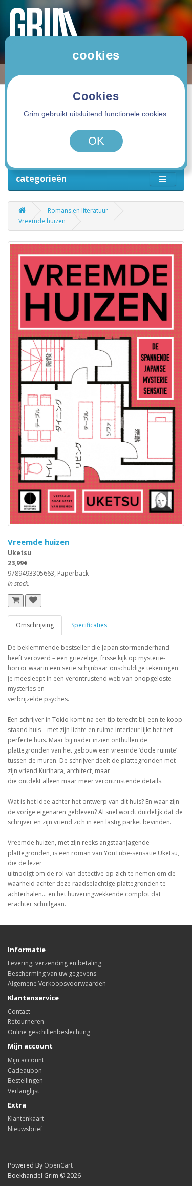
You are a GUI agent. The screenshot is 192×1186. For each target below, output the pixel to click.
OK (96, 140)
